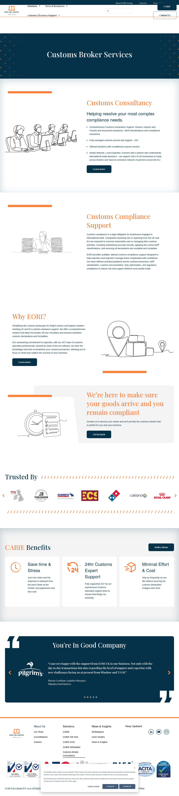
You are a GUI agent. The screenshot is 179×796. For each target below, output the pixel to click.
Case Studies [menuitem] (98, 737)
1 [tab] (84, 697)
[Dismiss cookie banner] (134, 768)
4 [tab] (93, 697)
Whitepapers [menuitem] (98, 732)
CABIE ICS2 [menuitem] (69, 742)
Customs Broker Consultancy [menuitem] (71, 754)
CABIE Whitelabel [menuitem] (71, 747)
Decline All (127, 786)
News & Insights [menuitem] (99, 742)
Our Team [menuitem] (38, 732)
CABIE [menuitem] (66, 732)
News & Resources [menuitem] (54, 6)
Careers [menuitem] (38, 742)
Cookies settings (93, 786)
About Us (39, 726)
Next (175, 495)
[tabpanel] (89, 673)
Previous (3, 495)
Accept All (110, 786)
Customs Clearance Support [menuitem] (42, 15)
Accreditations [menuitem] (41, 737)
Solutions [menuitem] (32, 6)
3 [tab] (90, 697)
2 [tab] (87, 697)
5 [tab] (96, 697)
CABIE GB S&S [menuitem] (70, 737)
